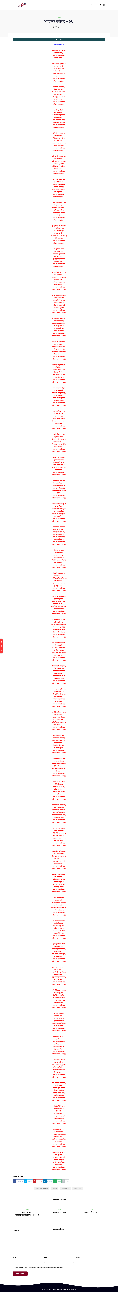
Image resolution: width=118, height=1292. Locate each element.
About (86, 5)
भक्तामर (59, 17)
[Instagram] (104, 5)
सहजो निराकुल (77, 1188)
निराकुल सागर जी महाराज (42, 1188)
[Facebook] (100, 5)
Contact (93, 5)
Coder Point (72, 1289)
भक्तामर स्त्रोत (65, 1188)
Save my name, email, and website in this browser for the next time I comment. (39, 1267)
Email (46, 1257)
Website (78, 1257)
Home (79, 5)
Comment (16, 1230)
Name (14, 1257)
